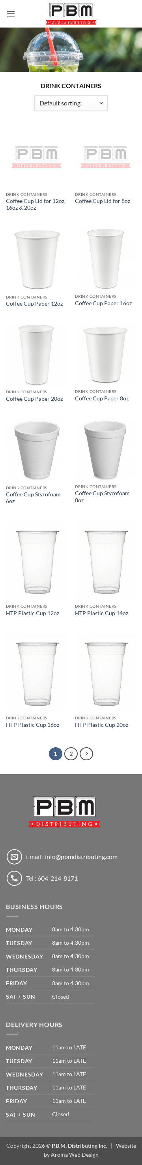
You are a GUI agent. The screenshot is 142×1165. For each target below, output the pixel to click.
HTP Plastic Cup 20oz (101, 725)
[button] (10, 13)
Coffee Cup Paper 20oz (34, 399)
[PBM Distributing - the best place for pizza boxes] (71, 14)
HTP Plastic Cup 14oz (101, 613)
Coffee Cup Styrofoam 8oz (102, 496)
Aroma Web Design (75, 1154)
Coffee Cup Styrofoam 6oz (33, 498)
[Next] (86, 754)
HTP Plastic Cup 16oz (32, 725)
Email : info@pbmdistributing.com (72, 856)
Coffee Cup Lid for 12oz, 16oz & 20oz (35, 204)
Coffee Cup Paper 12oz (34, 303)
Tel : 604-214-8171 (52, 878)
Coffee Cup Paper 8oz (102, 398)
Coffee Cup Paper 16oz (103, 303)
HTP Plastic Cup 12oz (32, 613)
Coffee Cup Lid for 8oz (102, 201)
